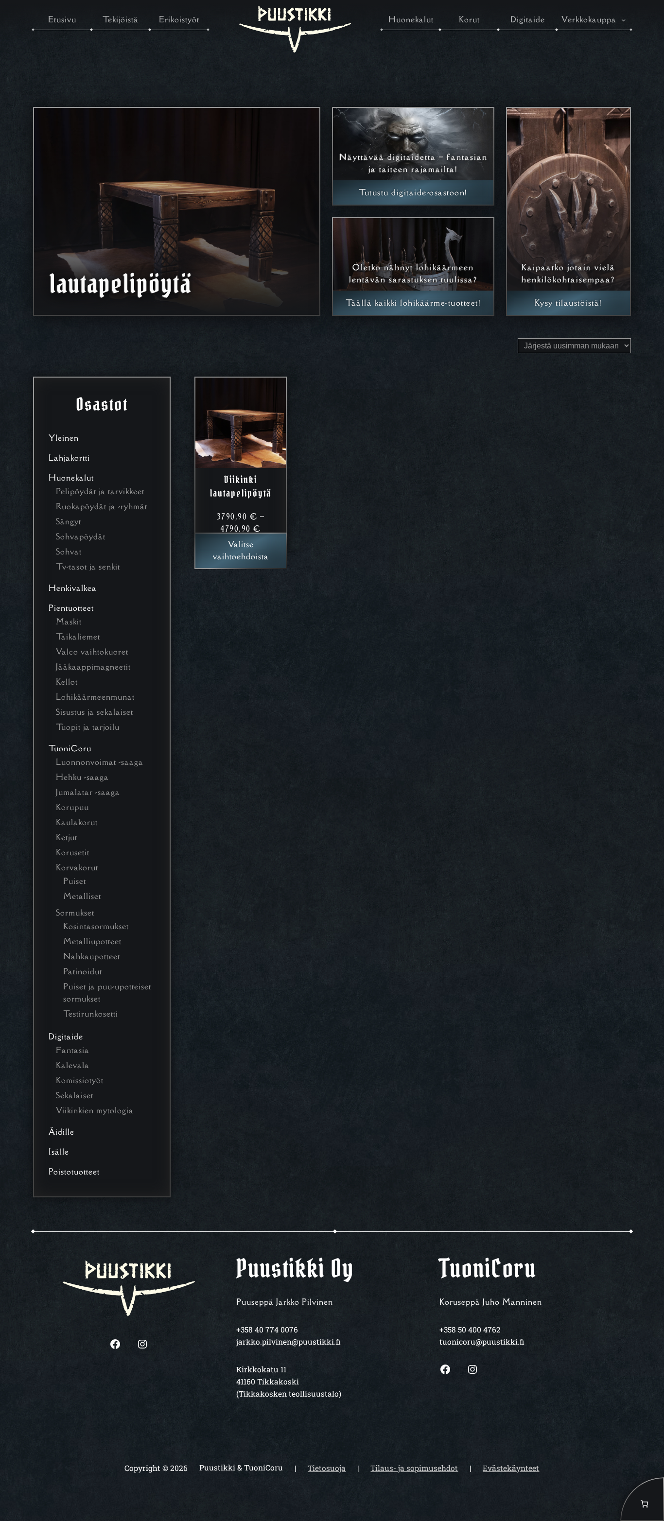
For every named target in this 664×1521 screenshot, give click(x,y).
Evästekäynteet (511, 1468)
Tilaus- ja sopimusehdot (414, 1468)
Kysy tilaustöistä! (568, 302)
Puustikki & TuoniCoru (241, 1467)
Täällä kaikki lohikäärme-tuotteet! (413, 302)
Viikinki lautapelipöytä (240, 486)
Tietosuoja (327, 1468)
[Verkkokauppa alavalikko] (623, 19)
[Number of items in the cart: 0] (642, 1499)
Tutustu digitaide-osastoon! (413, 192)
